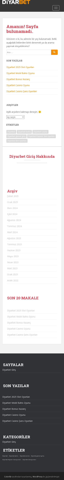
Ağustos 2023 (14, 238)
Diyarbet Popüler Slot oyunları (41, 136)
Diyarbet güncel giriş (16, 136)
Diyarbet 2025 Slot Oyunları (20, 67)
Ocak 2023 (12, 274)
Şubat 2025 (12, 196)
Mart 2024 (12, 232)
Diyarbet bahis (24, 131)
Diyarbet (11, 131)
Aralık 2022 (12, 280)
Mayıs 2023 (13, 256)
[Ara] (54, 52)
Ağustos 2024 (14, 220)
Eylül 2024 (12, 214)
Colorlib (7, 476)
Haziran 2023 (13, 250)
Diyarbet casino (40, 131)
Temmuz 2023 (14, 244)
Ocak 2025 (12, 202)
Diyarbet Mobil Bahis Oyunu (20, 73)
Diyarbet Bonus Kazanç (18, 79)
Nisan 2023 (12, 262)
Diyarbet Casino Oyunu (18, 85)
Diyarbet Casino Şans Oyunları (21, 91)
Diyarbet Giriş (9, 369)
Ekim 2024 (12, 208)
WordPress (37, 476)
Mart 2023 (12, 268)
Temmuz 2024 (14, 226)
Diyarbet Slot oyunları (16, 140)
